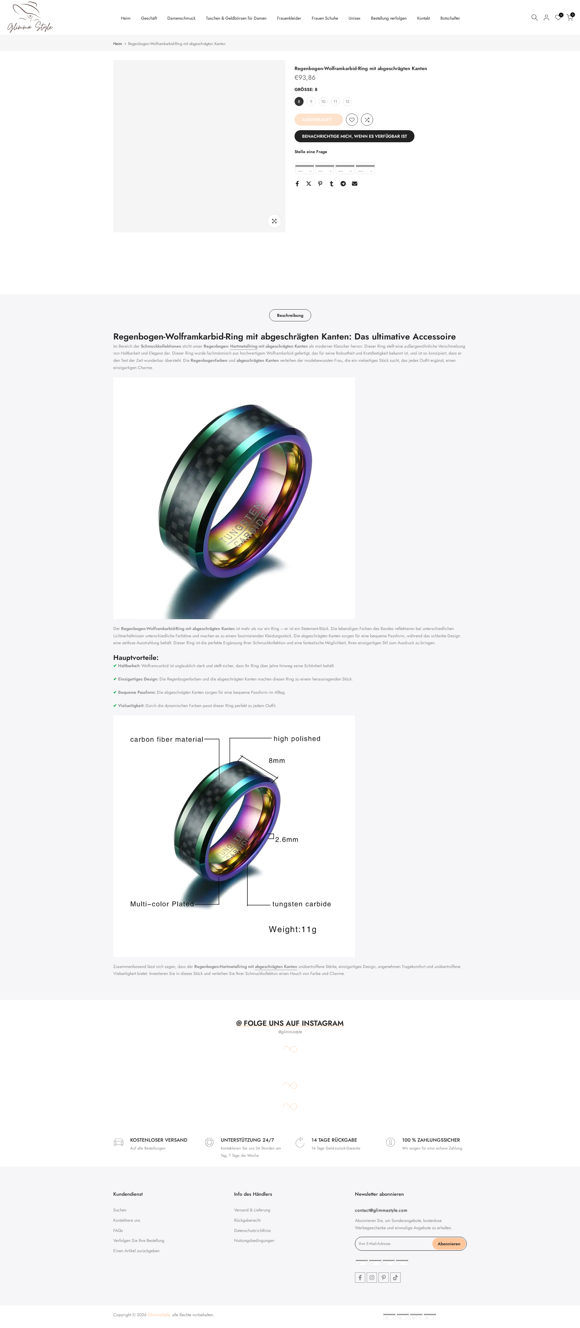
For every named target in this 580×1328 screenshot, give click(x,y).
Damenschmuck (181, 18)
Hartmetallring (243, 346)
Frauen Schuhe (325, 18)
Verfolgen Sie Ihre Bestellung (138, 1240)
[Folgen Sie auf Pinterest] (384, 1277)
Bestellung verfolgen (389, 18)
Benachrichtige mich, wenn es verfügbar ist (354, 136)
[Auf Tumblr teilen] (331, 183)
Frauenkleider (289, 18)
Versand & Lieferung (252, 1210)
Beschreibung (290, 315)
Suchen (119, 1210)
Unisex (354, 18)
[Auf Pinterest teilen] (320, 183)
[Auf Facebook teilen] (297, 183)
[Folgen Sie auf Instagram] (372, 1277)
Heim (125, 18)
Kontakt (423, 18)
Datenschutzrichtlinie (252, 1230)
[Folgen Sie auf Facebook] (360, 1277)
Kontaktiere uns (126, 1220)
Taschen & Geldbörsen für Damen (236, 18)
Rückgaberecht (247, 1220)
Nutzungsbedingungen (254, 1240)
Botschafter (450, 18)
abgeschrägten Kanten (276, 966)
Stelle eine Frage (311, 152)
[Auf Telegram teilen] (343, 183)
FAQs (118, 1230)
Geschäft (149, 18)
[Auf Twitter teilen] (308, 183)
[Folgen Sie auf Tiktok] (395, 1277)
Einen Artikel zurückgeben (136, 1251)
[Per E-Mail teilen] (354, 183)
